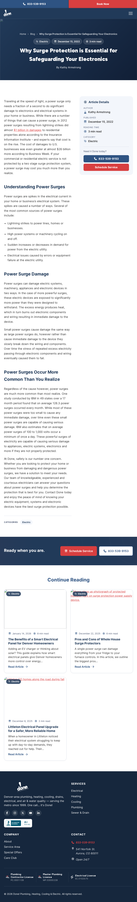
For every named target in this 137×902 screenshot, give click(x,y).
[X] (23, 813)
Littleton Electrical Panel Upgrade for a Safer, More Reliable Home (33, 729)
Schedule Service (106, 167)
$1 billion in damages (27, 130)
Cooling (76, 801)
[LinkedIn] (38, 813)
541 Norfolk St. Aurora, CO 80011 (87, 851)
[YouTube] (31, 813)
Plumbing (77, 807)
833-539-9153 (109, 158)
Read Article (16, 666)
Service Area (12, 846)
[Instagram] (15, 813)
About (8, 841)
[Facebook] (7, 813)
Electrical (77, 790)
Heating (76, 796)
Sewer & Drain (80, 812)
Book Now (103, 4)
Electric (26, 522)
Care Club (10, 857)
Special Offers (13, 852)
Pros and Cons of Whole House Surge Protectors (97, 641)
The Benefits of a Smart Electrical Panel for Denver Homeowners (33, 641)
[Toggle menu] (130, 13)
